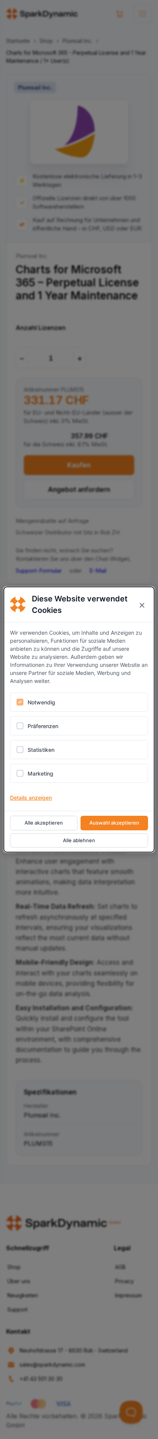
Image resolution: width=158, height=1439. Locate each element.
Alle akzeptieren (44, 823)
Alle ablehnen (79, 840)
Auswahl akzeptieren (114, 823)
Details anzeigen (31, 797)
